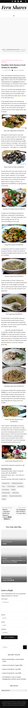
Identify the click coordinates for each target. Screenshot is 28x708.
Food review (20, 486)
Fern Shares (14, 7)
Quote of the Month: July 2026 (11, 669)
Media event (15, 492)
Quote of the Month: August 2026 (12, 665)
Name (3, 615)
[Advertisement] (14, 34)
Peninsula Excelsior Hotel (15, 496)
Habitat (4, 543)
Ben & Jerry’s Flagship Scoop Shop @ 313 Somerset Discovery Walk (14, 561)
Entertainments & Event (9, 60)
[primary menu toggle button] (14, 16)
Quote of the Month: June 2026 (11, 673)
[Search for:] (11, 646)
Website (3, 629)
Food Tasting (5, 489)
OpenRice (16, 82)
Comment (4, 599)
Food (3, 486)
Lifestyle (13, 489)
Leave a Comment (19, 70)
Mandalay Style (6, 492)
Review (4, 499)
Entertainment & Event (17, 483)
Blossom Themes (7, 705)
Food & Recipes (11, 486)
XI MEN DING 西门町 (8, 580)
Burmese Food (5, 483)
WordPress (22, 705)
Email (3, 622)
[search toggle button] (25, 1)
